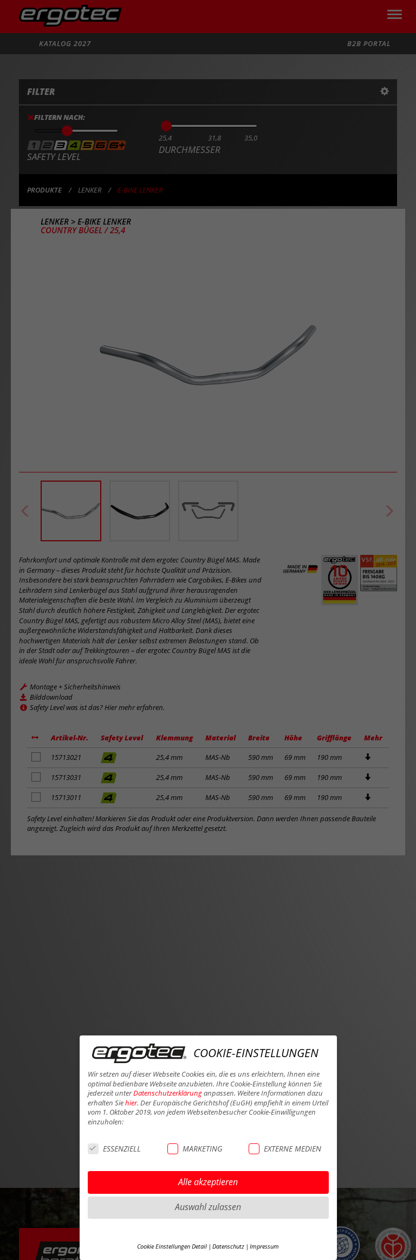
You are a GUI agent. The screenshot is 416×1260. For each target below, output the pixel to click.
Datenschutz (228, 1246)
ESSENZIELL (122, 1148)
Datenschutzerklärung (167, 1093)
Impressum (264, 1246)
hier (131, 1103)
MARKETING (202, 1148)
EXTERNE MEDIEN (292, 1148)
